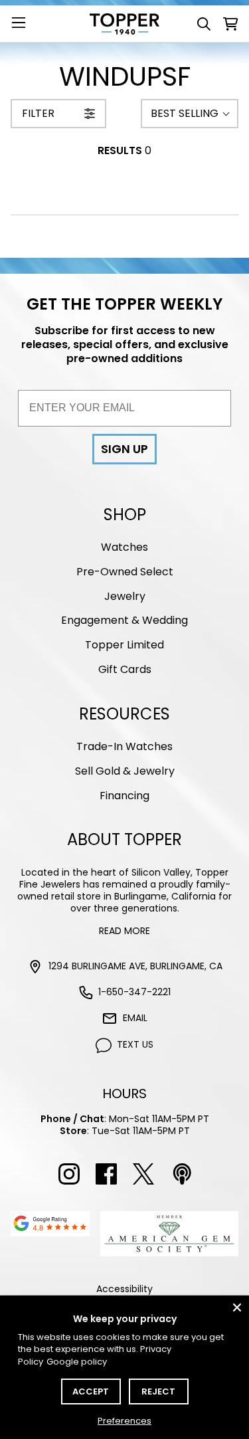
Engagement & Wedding (124, 620)
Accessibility (124, 1288)
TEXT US (135, 1044)
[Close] (237, 1307)
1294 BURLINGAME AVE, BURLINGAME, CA (135, 966)
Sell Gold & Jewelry (125, 771)
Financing (124, 795)
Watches (124, 547)
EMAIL (135, 1017)
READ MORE (124, 930)
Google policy (76, 1361)
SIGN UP (124, 448)
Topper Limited (124, 644)
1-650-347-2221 (134, 992)
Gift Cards (124, 669)
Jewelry (124, 596)
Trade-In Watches (124, 746)
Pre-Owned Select (124, 571)
